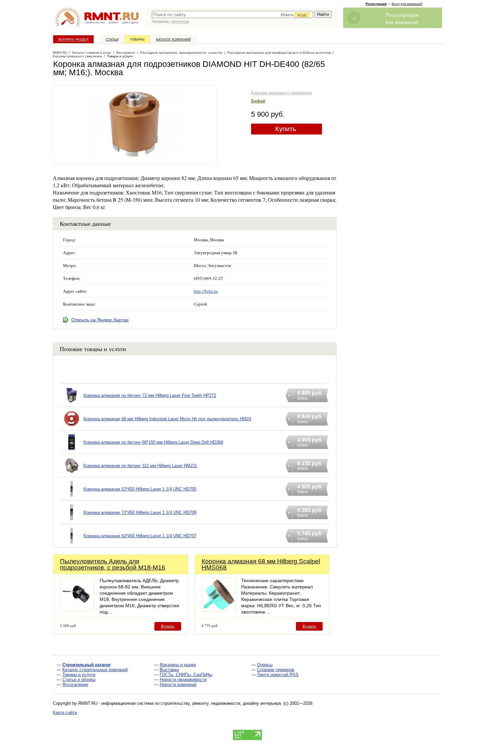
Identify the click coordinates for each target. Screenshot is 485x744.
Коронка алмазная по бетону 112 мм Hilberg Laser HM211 (140, 465)
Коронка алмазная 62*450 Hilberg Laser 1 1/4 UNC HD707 (139, 535)
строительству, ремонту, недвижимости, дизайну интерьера (221, 703)
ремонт (113, 22)
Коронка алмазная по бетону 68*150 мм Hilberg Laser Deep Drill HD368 (153, 442)
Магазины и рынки (178, 664)
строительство (94, 22)
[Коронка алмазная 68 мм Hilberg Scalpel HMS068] (219, 610)
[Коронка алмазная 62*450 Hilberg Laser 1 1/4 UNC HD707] (71, 544)
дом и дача (130, 22)
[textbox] (232, 14)
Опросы (265, 664)
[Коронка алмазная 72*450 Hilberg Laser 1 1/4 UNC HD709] (71, 520)
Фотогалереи (75, 684)
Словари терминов (275, 669)
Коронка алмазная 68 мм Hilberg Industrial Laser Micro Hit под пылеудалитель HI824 (167, 418)
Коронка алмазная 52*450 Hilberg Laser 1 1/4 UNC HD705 (139, 489)
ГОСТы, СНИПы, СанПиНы (186, 674)
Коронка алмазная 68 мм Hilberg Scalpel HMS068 (261, 564)
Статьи (112, 39)
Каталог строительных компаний (95, 669)
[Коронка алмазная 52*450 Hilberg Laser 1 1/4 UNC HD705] (71, 497)
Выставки (169, 669)
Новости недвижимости (183, 679)
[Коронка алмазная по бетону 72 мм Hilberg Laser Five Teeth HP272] (71, 403)
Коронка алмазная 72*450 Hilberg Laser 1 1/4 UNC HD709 (139, 512)
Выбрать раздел (73, 39)
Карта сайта (65, 712)
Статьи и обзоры (78, 679)
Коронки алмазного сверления (281, 92)
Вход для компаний (407, 4)
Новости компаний (178, 684)
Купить (285, 129)
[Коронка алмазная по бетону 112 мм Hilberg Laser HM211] (71, 473)
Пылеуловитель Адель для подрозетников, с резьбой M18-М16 (112, 564)
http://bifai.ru (206, 291)
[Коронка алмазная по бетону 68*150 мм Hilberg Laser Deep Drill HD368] (71, 450)
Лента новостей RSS (278, 674)
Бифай (258, 101)
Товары (137, 39)
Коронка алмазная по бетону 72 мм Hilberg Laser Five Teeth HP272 (149, 395)
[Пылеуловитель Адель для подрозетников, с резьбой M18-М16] (77, 610)
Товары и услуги (78, 674)
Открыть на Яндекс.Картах (100, 319)
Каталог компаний (173, 39)
